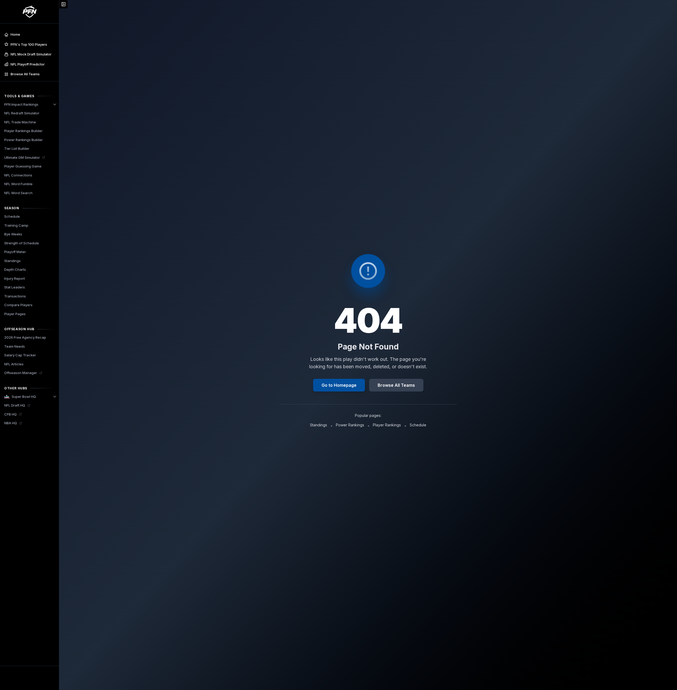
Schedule (418, 425)
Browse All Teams (396, 385)
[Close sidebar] (63, 4)
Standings (318, 425)
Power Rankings (350, 425)
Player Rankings (387, 425)
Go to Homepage (339, 385)
